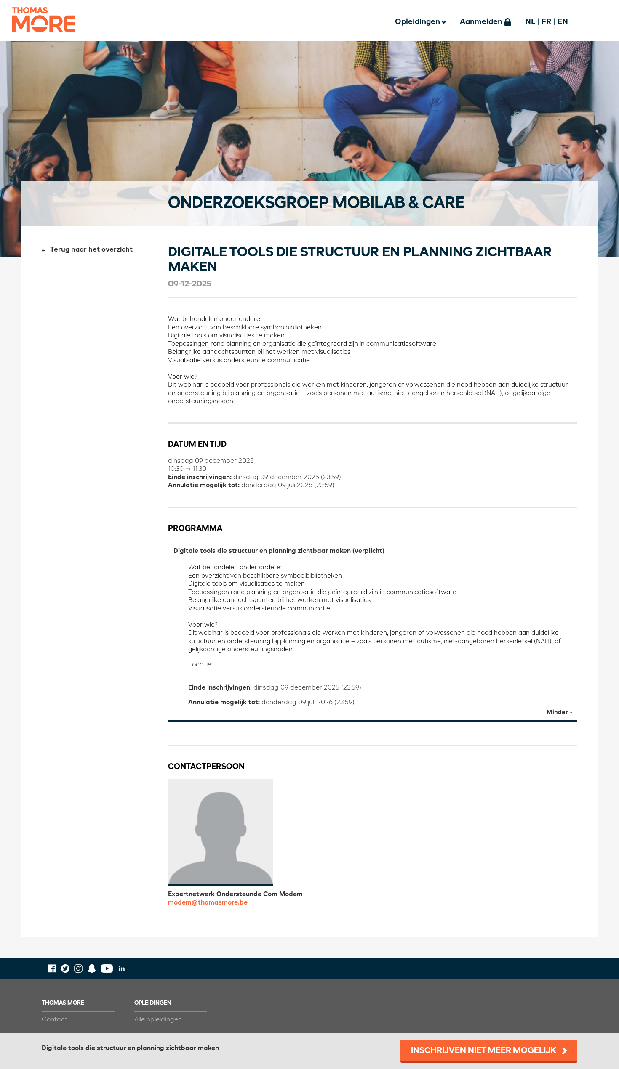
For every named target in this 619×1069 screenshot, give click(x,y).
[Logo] (43, 37)
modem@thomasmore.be (208, 902)
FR (546, 22)
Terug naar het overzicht (91, 250)
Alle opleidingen (158, 1019)
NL (530, 22)
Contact (54, 1019)
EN (563, 22)
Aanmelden (481, 22)
